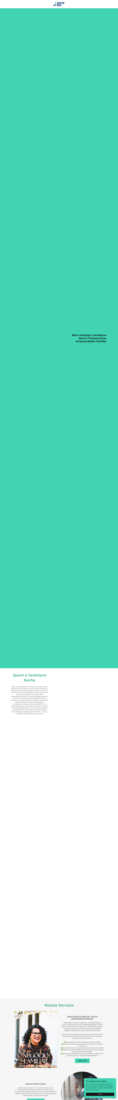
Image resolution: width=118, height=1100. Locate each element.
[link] (59, 4)
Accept (100, 1094)
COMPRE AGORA (82, 1060)
